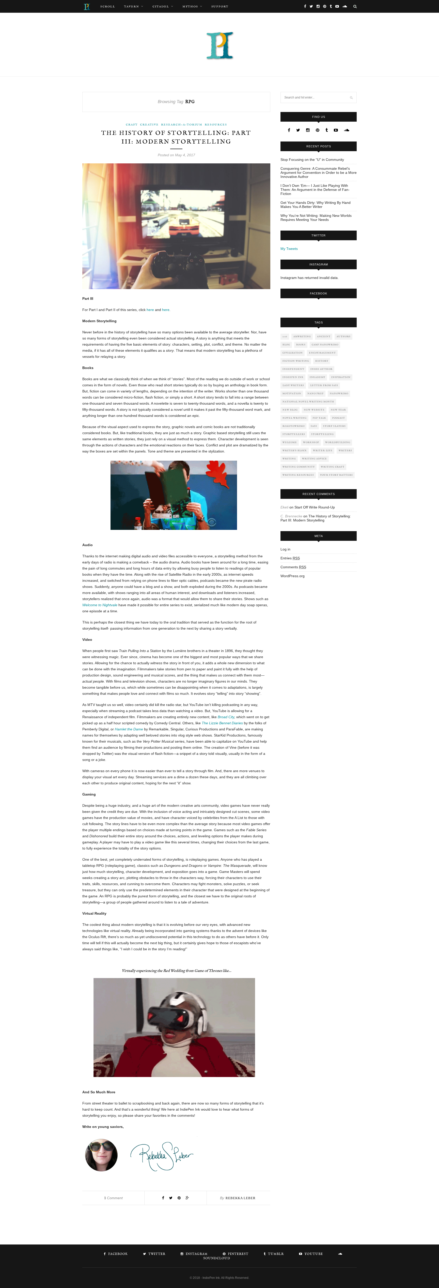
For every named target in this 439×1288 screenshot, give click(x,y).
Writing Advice (314, 458)
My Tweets (289, 249)
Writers (345, 450)
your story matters (336, 475)
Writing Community (299, 466)
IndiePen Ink (293, 377)
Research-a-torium (181, 124)
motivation (292, 393)
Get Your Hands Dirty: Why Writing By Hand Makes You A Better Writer (315, 205)
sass (314, 426)
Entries (290, 558)
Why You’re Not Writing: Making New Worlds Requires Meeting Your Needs (316, 218)
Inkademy (317, 377)
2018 (285, 336)
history (321, 361)
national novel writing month (308, 401)
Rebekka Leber (241, 1198)
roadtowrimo (294, 426)
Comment (113, 1198)
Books (301, 344)
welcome (290, 442)
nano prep (315, 393)
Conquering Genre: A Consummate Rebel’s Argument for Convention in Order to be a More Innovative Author (318, 172)
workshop (311, 442)
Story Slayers (334, 426)
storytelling (322, 434)
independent (293, 369)
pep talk (319, 418)
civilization (293, 352)
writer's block (295, 450)
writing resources (298, 475)
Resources (216, 124)
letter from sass (324, 385)
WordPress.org (292, 576)
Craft (132, 124)
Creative (149, 124)
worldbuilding (337, 442)
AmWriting (302, 336)
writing (289, 458)
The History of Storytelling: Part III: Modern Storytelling (315, 518)
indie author (321, 369)
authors (344, 336)
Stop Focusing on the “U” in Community (312, 160)
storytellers (294, 434)
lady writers (293, 385)
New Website (314, 409)
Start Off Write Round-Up (314, 507)
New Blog (290, 409)
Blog (286, 344)
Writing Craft (332, 466)
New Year (338, 409)
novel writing (295, 418)
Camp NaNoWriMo (325, 344)
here (150, 310)
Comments (293, 567)
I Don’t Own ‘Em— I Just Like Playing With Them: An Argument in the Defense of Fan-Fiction (315, 189)
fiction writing (296, 361)
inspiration (341, 377)
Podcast (338, 418)
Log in (285, 549)
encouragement (322, 352)
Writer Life (323, 450)
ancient (324, 336)
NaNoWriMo (339, 393)
